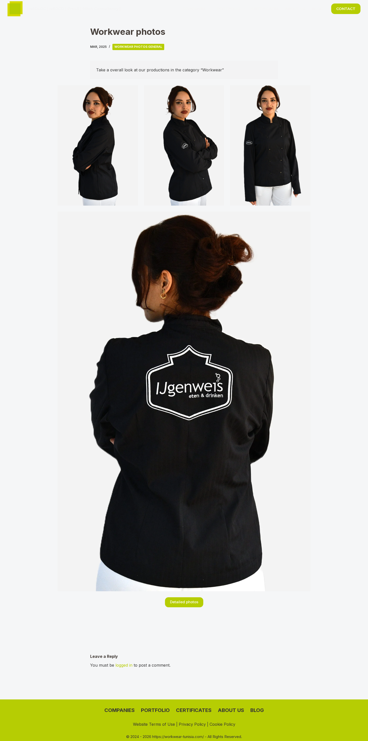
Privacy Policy (192, 724)
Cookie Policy (222, 724)
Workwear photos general (138, 47)
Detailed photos (184, 602)
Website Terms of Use (154, 724)
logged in (123, 665)
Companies (194, 8)
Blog (317, 8)
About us (295, 8)
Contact (345, 8)
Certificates (265, 8)
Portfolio (228, 8)
